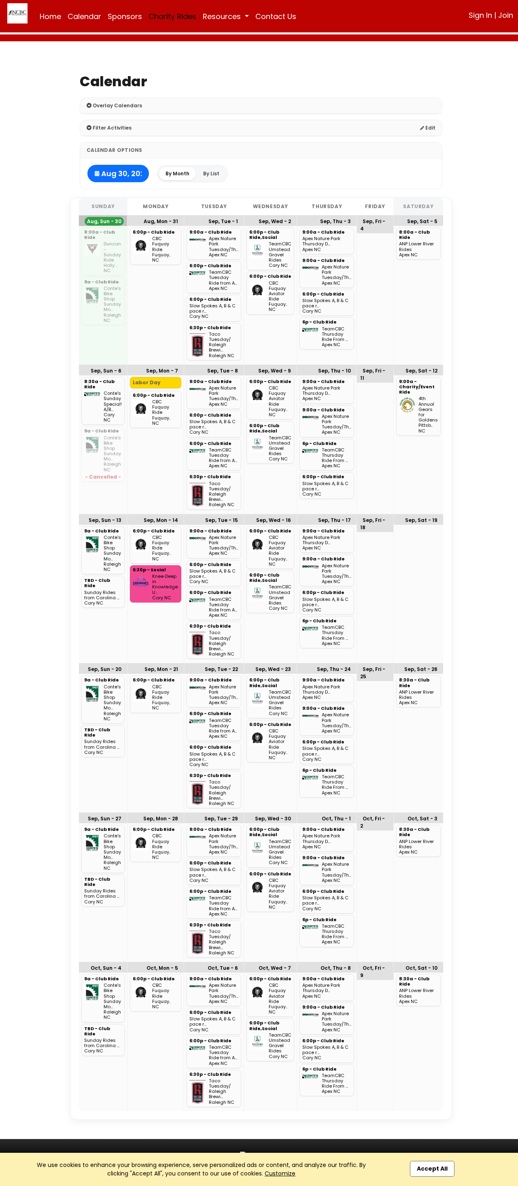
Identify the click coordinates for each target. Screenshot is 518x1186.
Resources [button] (223, 16)
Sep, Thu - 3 (335, 221)
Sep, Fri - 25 (372, 673)
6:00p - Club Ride (154, 232)
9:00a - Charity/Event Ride (417, 387)
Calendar (84, 16)
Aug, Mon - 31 (161, 221)
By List (211, 173)
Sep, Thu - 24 (334, 669)
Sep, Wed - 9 (274, 370)
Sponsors (125, 16)
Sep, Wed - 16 (273, 520)
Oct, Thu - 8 (336, 968)
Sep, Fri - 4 (372, 225)
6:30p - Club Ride (210, 328)
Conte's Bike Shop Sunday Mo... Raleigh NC (112, 304)
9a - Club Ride (101, 282)
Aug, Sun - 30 (104, 221)
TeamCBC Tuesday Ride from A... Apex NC (223, 280)
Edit (429, 127)
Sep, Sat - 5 (422, 221)
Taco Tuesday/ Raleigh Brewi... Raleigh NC (221, 345)
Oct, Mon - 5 (162, 968)
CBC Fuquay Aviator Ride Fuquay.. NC (278, 297)
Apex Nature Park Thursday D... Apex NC (321, 244)
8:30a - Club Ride (99, 384)
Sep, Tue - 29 (221, 818)
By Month (177, 173)
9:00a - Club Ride (210, 232)
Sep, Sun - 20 (104, 669)
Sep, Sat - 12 (421, 370)
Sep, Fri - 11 (372, 374)
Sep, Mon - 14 (161, 520)
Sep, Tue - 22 (221, 669)
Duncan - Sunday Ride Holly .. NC (112, 257)
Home (50, 16)
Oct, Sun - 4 (106, 968)
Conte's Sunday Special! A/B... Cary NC (113, 407)
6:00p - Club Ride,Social (264, 235)
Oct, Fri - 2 (372, 822)
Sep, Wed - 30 (273, 818)
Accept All (432, 1169)
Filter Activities (111, 127)
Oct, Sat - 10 (421, 968)
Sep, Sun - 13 (105, 520)
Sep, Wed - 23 (273, 669)
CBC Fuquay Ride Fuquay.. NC (161, 249)
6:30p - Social (149, 570)
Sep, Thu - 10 (334, 370)
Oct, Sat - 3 (422, 818)
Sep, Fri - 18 (372, 524)
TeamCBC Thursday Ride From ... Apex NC (335, 337)
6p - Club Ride (319, 322)
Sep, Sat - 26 (420, 669)
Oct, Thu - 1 (336, 818)
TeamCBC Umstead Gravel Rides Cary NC (280, 254)
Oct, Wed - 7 (275, 968)
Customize (280, 1173)
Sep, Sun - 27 (104, 818)
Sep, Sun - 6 (106, 370)
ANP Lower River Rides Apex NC (416, 249)
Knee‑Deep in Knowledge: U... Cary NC (165, 587)
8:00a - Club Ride (99, 235)
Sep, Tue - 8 (222, 370)
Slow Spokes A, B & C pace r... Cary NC (212, 311)
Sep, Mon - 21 (161, 669)
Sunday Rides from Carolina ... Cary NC (101, 598)
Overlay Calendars (116, 105)
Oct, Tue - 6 (223, 968)
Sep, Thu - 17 (334, 520)
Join (505, 15)
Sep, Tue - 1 (223, 221)
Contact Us (275, 16)
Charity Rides (172, 16)
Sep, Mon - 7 (162, 370)
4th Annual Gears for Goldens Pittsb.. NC (428, 414)
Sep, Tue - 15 (221, 520)
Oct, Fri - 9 (372, 972)
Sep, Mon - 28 (160, 818)
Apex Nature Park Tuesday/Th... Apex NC (223, 247)
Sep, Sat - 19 (421, 520)
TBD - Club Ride (97, 583)
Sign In (480, 15)
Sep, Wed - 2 (275, 221)
